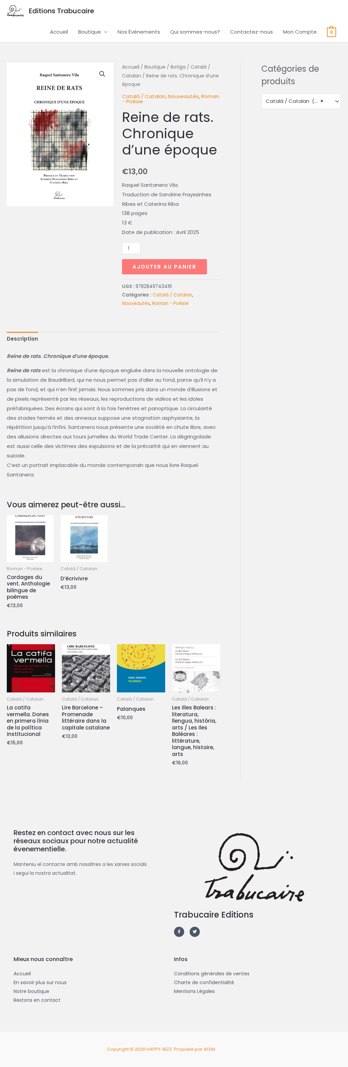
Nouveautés (183, 96)
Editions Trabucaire (61, 11)
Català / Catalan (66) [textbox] (295, 101)
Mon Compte (300, 31)
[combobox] (301, 101)
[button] (102, 74)
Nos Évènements (139, 31)
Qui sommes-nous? (195, 31)
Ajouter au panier (164, 266)
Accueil (59, 31)
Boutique (89, 31)
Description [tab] (22, 338)
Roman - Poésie (170, 303)
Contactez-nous (251, 31)
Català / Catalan (144, 96)
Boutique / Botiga (165, 67)
